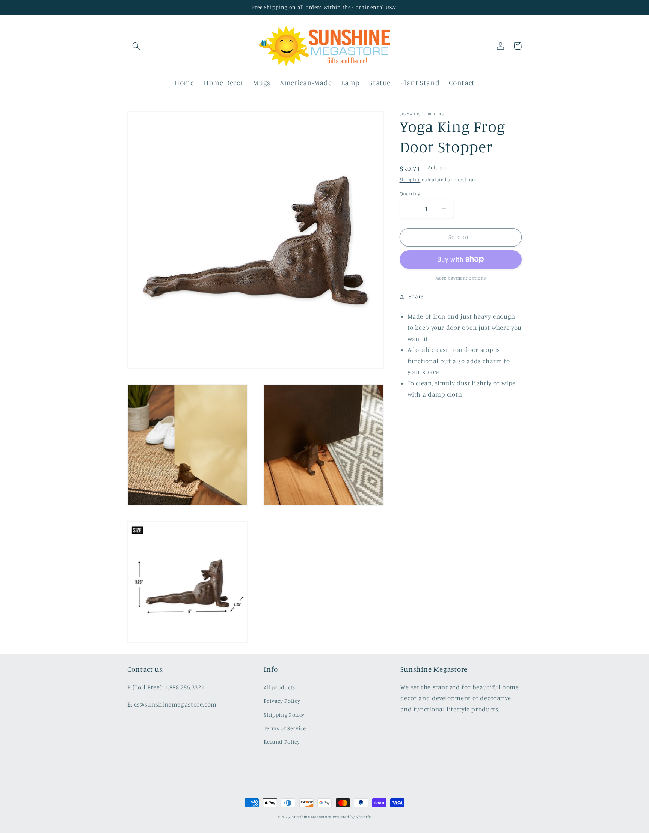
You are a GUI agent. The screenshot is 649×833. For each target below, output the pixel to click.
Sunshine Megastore (311, 817)
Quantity (410, 194)
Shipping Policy (284, 714)
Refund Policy (282, 741)
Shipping (410, 179)
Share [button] (416, 296)
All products (279, 687)
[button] (136, 45)
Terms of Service (285, 728)
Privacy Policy (282, 701)
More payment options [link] (460, 278)
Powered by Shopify (352, 817)
